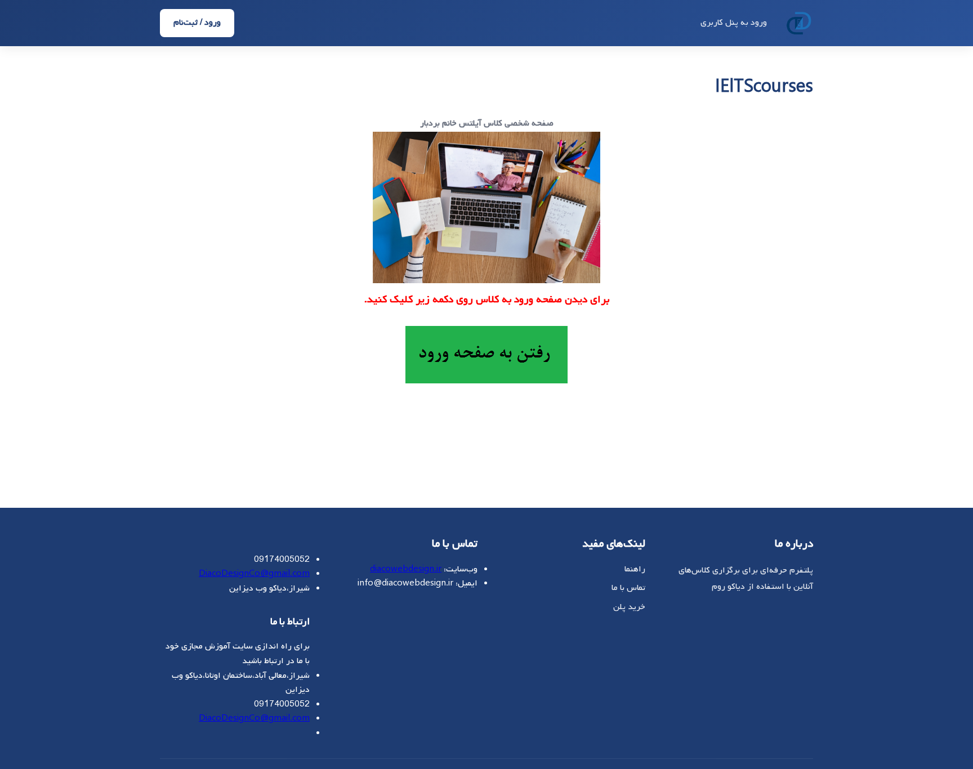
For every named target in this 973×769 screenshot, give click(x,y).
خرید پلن (629, 607)
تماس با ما (628, 587)
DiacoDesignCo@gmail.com (254, 573)
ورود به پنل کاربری (733, 22)
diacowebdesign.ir (405, 569)
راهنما (634, 569)
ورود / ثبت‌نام (197, 22)
